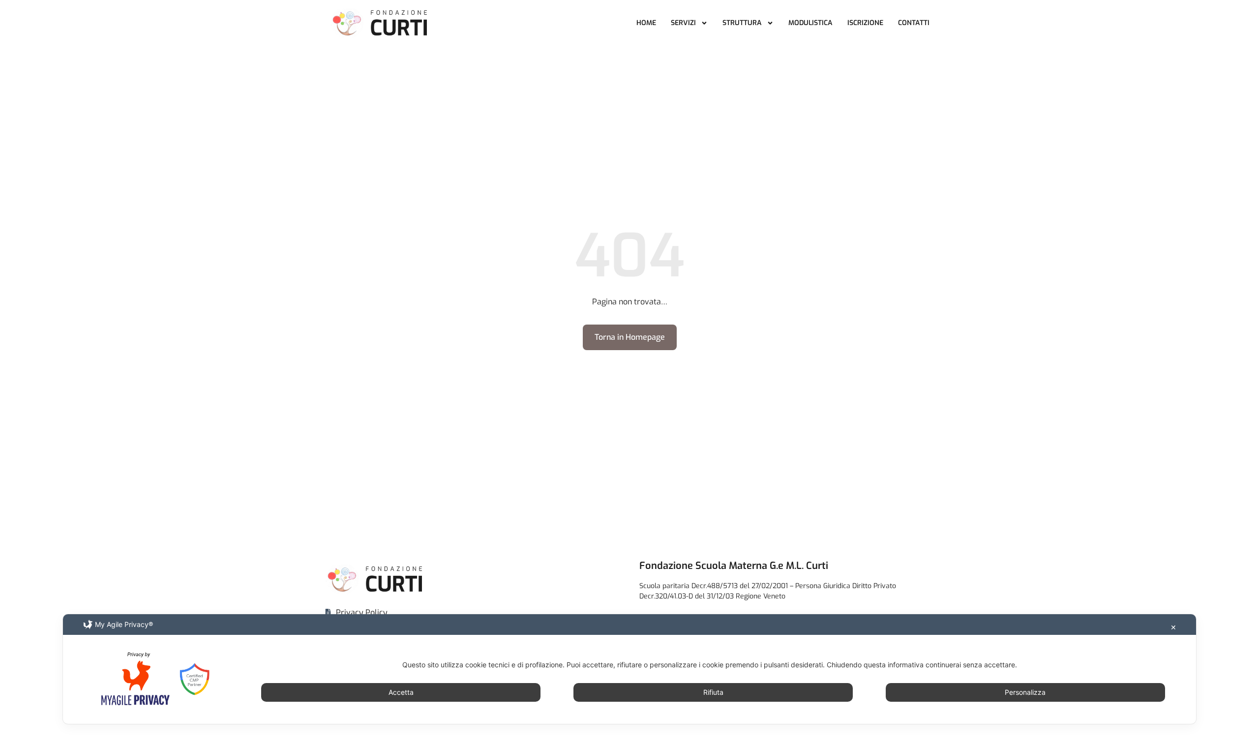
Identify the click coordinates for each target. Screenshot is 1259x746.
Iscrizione (865, 23)
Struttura (742, 23)
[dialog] (629, 669)
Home (646, 23)
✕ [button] (1173, 627)
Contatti (913, 23)
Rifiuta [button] (713, 692)
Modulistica (810, 23)
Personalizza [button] (1025, 692)
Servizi (683, 23)
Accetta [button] (401, 692)
